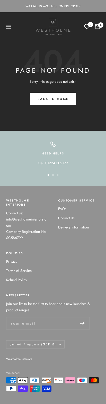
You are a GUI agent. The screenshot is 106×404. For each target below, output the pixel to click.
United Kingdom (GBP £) (33, 344)
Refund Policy (16, 279)
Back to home (53, 99)
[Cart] (97, 26)
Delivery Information (73, 227)
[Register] (82, 323)
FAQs (62, 208)
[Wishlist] (87, 26)
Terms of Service (19, 270)
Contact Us (66, 218)
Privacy (11, 261)
